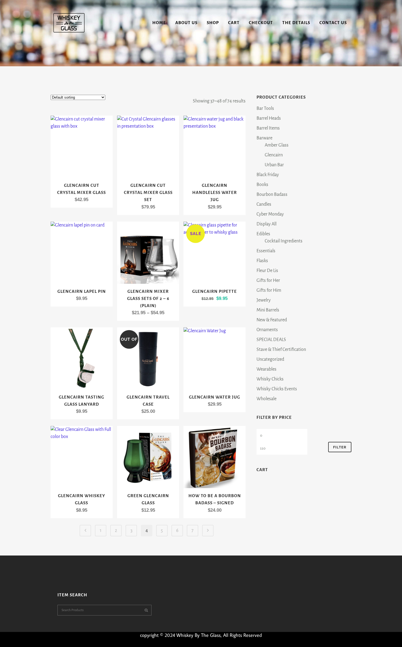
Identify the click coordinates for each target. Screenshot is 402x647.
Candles (264, 204)
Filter (339, 447)
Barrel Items (268, 128)
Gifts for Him (269, 290)
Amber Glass (277, 145)
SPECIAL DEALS (271, 339)
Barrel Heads (269, 118)
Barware (264, 138)
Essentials (266, 250)
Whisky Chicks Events (277, 389)
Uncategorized (270, 359)
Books (262, 184)
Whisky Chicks (270, 379)
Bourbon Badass (272, 194)
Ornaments (267, 329)
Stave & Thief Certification (281, 349)
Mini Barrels (268, 310)
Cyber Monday (270, 214)
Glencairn (274, 155)
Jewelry (264, 300)
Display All (266, 224)
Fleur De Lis (267, 270)
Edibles (263, 233)
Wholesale (266, 398)
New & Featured (272, 319)
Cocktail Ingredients (283, 241)
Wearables (266, 369)
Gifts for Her (268, 280)
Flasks (262, 260)
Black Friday (268, 174)
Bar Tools (265, 108)
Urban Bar (274, 164)
